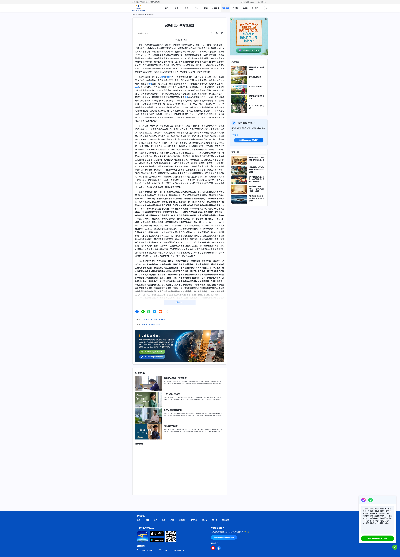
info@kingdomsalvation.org (173, 550)
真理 (137, 87)
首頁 (166, 8)
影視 (186, 8)
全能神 (162, 77)
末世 (169, 77)
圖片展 (245, 8)
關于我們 (255, 8)
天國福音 (215, 8)
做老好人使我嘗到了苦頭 (151, 324)
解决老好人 (150, 14)
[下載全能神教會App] (142, 536)
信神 (186, 97)
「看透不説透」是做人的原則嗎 (154, 320)
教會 (150, 84)
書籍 (176, 8)
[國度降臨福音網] (138, 8)
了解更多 (234, 135)
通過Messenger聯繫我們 (248, 140)
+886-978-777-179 (147, 550)
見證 (220, 90)
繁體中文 (263, 2)
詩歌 (196, 8)
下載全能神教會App (145, 528)
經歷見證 (225, 8)
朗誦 (206, 8)
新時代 (235, 8)
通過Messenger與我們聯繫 (377, 538)
